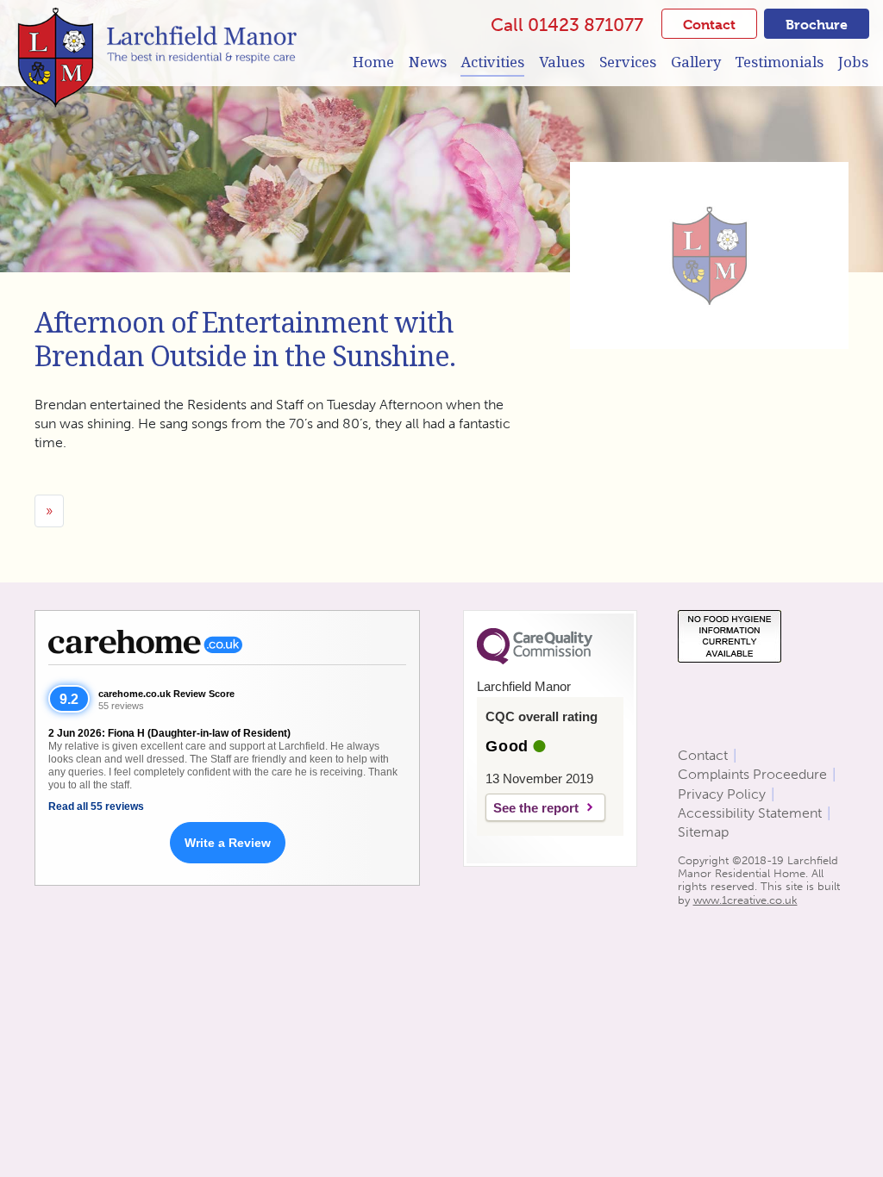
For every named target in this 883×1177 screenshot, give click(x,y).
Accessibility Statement (750, 813)
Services (627, 62)
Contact (703, 755)
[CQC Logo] (534, 660)
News (428, 62)
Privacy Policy (722, 794)
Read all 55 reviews (96, 806)
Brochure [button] (817, 24)
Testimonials (779, 62)
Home (373, 62)
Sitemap (703, 832)
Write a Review (228, 843)
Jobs (853, 62)
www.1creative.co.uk (745, 900)
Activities (492, 62)
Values (562, 62)
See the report (536, 807)
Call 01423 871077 (567, 24)
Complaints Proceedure (752, 774)
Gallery (696, 62)
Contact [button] (709, 24)
